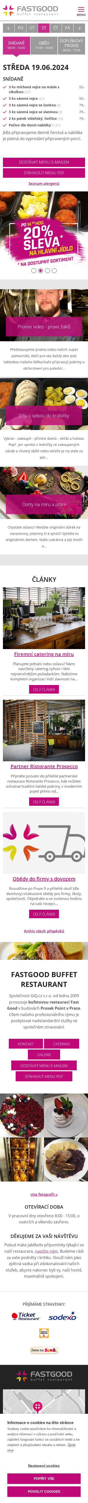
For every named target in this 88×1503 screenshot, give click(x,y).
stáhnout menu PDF (44, 173)
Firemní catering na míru (44, 654)
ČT (56, 28)
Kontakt (26, 1043)
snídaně (16, 45)
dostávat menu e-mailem (44, 162)
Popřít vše (44, 1479)
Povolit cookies (44, 1491)
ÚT (32, 28)
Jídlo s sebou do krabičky (44, 415)
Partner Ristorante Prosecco (44, 766)
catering (61, 1043)
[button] (33, 270)
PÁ (67, 28)
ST (44, 28)
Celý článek (44, 689)
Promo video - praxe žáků (44, 326)
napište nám (46, 1251)
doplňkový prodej (71, 45)
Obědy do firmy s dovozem (44, 878)
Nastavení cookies (44, 1466)
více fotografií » (44, 1194)
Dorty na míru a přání (44, 504)
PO (20, 28)
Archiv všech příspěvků (44, 930)
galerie (44, 1054)
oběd (44, 45)
